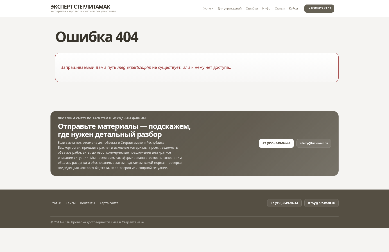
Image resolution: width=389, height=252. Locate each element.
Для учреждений (230, 8)
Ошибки (252, 8)
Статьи (280, 8)
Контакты (87, 203)
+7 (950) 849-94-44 (319, 8)
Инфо (266, 8)
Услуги (208, 8)
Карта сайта (109, 203)
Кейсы (293, 8)
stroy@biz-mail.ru (314, 143)
